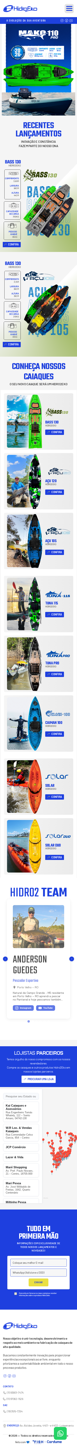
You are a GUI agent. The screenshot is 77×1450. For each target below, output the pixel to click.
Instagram (27, 1001)
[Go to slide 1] (28, 1021)
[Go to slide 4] (40, 1021)
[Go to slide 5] (44, 1021)
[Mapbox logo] (45, 1199)
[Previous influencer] (5, 959)
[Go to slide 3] (36, 1021)
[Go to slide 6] (48, 1021)
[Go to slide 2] (32, 1021)
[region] (59, 1146)
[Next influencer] (71, 959)
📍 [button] (60, 1142)
